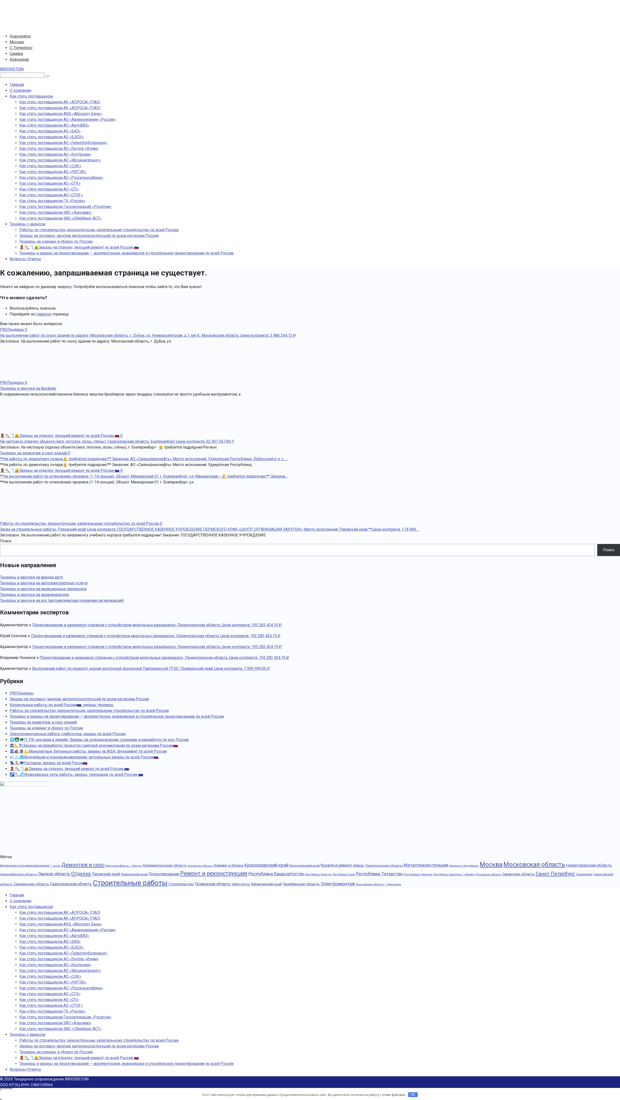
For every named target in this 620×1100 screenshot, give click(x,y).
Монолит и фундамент (464, 865)
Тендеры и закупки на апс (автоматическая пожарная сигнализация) (62, 600)
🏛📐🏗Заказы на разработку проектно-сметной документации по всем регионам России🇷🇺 (94, 745)
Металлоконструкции (426, 865)
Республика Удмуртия (418, 874)
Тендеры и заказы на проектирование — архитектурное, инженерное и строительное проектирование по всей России (126, 253)
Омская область (54, 873)
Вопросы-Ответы (25, 259)
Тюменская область (213, 884)
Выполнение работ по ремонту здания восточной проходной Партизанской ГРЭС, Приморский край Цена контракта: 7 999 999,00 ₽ (151, 668)
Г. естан (55, 865)
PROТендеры (22, 693)
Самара (16, 53)
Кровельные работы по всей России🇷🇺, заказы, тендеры (62, 705)
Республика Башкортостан (276, 874)
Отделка (81, 874)
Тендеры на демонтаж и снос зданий (43, 722)
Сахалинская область (31, 884)
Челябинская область (301, 884)
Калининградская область (165, 865)
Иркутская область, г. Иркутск (124, 865)
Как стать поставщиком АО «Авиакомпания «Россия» (67, 119)
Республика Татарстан (379, 873)
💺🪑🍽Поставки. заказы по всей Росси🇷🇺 (48, 763)
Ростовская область (488, 874)
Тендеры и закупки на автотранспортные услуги (43, 583)
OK (413, 1094)
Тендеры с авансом (27, 224)
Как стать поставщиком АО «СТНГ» (51, 195)
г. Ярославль (393, 884)
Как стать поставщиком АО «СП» (49, 189)
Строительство (181, 884)
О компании (20, 90)
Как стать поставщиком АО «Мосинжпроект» (60, 160)
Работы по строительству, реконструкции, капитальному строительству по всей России (98, 230)
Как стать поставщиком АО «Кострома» (55, 154)
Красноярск (20, 36)
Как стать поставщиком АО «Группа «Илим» (59, 148)
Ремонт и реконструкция (213, 873)
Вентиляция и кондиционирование (24, 865)
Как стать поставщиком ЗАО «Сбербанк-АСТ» (60, 218)
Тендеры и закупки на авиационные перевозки (43, 589)
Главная (17, 84)
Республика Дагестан (318, 874)
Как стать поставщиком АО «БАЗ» (50, 131)
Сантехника (584, 874)
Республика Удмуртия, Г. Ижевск (454, 874)
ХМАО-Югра (241, 884)
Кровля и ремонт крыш (342, 865)
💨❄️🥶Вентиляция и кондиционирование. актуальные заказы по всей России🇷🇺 (84, 757)
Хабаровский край (266, 884)
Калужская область (200, 865)
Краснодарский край (266, 865)
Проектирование (163, 874)
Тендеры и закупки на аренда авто (31, 577)
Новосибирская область (18, 874)
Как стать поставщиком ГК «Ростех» (52, 201)
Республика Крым (344, 874)
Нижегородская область (589, 865)
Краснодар (19, 59)
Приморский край (134, 874)
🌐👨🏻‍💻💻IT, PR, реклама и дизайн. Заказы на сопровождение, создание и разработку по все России (99, 739)
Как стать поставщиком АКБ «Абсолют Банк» (60, 113)
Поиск (5, 541)
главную (43, 314)
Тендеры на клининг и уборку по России (56, 241)
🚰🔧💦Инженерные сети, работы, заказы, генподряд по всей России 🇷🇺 (76, 774)
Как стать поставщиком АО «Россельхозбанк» (61, 177)
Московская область (534, 864)
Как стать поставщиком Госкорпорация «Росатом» (65, 206)
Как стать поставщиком (31, 96)
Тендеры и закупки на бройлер (28, 388)
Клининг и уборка (228, 865)
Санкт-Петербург (555, 874)
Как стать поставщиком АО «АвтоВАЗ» (54, 125)
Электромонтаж (338, 883)
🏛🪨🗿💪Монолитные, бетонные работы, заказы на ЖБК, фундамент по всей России (88, 751)
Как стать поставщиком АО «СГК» (50, 183)
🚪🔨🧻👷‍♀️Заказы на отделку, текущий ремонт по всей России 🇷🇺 (79, 247)
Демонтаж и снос (83, 865)
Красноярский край (304, 865)
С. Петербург (21, 48)
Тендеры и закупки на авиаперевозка (34, 594)
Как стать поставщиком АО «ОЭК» (50, 166)
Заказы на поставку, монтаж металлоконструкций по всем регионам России (89, 235)
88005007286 (12, 69)
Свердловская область (71, 884)
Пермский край (106, 874)
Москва (17, 42)
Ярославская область (370, 884)
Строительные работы (130, 883)
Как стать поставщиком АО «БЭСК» (51, 137)
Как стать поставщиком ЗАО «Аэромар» (55, 212)
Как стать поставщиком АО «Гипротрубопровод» (63, 142)
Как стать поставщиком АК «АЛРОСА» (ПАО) (59, 102)
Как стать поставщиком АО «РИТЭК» (52, 171)
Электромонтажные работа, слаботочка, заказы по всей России (67, 734)
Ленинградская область (384, 865)
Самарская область (518, 874)
